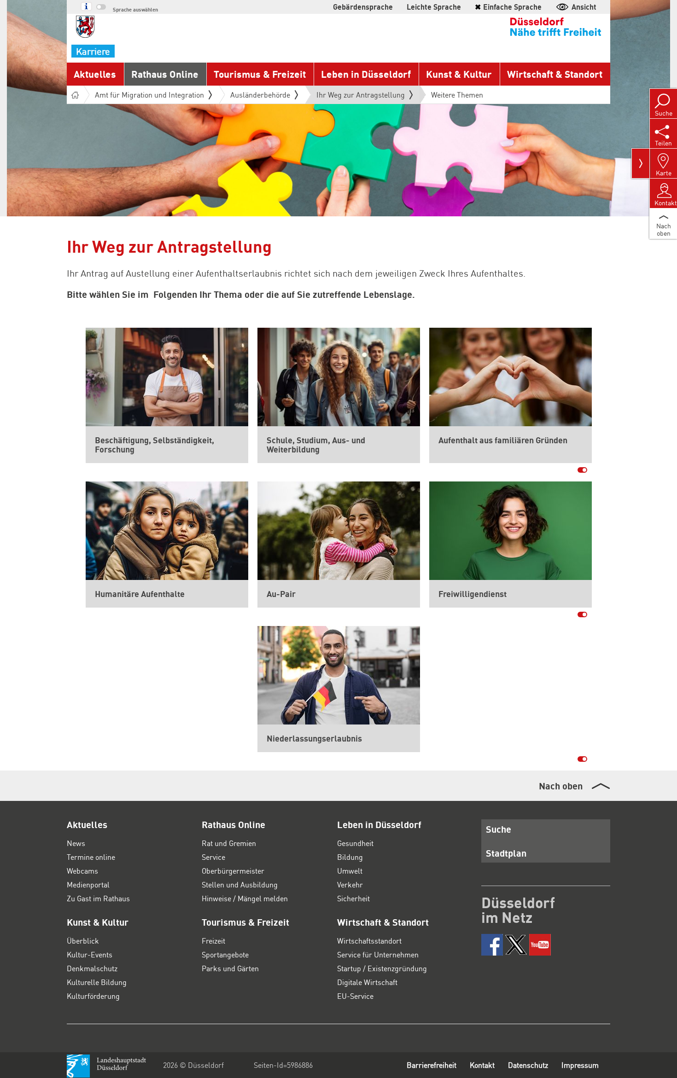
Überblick (83, 940)
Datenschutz (528, 1065)
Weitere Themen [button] (457, 94)
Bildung (350, 857)
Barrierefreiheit (431, 1065)
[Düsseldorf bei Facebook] (492, 945)
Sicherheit (353, 898)
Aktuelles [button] (95, 74)
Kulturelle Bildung (97, 982)
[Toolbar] (640, 163)
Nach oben (561, 786)
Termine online (91, 857)
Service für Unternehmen (378, 954)
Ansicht (584, 7)
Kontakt (482, 1065)
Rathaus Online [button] (164, 74)
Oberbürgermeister (233, 870)
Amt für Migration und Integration (149, 94)
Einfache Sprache (508, 7)
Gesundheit (355, 843)
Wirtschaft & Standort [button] (554, 74)
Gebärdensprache (363, 7)
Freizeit (213, 940)
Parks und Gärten (230, 968)
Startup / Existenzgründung (382, 968)
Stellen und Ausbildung (240, 884)
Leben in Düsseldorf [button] (366, 74)
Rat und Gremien (229, 843)
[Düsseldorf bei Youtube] (540, 945)
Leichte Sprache (434, 7)
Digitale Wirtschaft (367, 982)
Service (213, 857)
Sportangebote (225, 954)
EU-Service (355, 996)
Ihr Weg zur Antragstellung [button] (360, 96)
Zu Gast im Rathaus (98, 898)
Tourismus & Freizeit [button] (260, 74)
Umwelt (349, 870)
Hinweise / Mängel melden (245, 898)
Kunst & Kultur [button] (459, 74)
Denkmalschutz (92, 968)
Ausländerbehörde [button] (260, 94)
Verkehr (350, 884)
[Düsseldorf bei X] (516, 945)
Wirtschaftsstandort (369, 940)
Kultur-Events (89, 954)
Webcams (82, 870)
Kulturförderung (93, 996)
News (76, 843)
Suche (498, 829)
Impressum (580, 1065)
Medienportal (88, 884)
